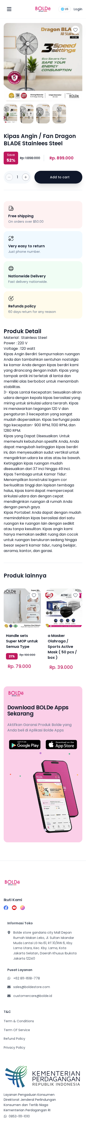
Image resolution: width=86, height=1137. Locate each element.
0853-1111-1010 (19, 1116)
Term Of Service (17, 1030)
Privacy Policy (14, 1047)
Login (78, 9)
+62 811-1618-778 (26, 978)
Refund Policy (14, 1038)
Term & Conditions (19, 1021)
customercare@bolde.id (32, 996)
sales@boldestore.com (31, 987)
